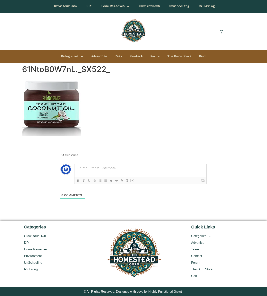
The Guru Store (179, 56)
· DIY (88, 6)
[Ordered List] (100, 180)
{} (127, 180)
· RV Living (206, 6)
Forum (155, 56)
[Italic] (83, 180)
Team (119, 56)
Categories (69, 56)
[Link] (122, 180)
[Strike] (94, 180)
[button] (29, 32)
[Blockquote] (111, 180)
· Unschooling (178, 6)
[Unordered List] (105, 180)
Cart (202, 56)
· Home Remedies (112, 6)
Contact (136, 56)
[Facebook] (213, 31)
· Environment (148, 6)
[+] (132, 180)
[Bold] (78, 180)
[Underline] (89, 180)
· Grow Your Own (64, 6)
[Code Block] (116, 180)
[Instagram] (221, 31)
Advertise (99, 56)
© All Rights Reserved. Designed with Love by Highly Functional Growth (134, 291)
